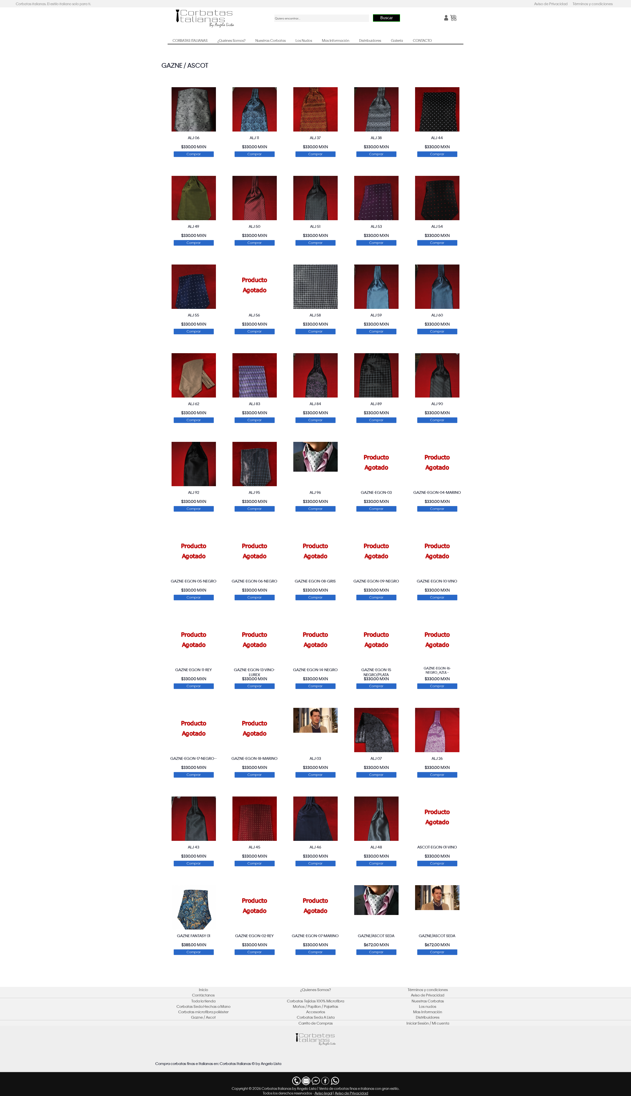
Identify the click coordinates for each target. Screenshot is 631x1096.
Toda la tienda (203, 1000)
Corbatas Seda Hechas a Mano (203, 1006)
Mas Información (335, 40)
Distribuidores (370, 40)
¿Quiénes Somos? (231, 40)
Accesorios (315, 1011)
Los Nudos (304, 40)
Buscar (386, 18)
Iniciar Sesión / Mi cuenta (427, 1023)
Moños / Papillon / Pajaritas (315, 1006)
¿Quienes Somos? (315, 989)
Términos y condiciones (593, 3)
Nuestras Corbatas (270, 40)
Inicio (203, 989)
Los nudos (427, 1006)
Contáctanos (203, 995)
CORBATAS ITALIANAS (190, 40)
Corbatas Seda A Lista (315, 1017)
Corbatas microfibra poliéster (203, 1011)
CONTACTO (422, 40)
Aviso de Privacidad (551, 3)
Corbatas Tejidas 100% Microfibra (315, 1000)
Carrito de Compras (315, 1023)
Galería (397, 40)
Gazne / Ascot (203, 1017)
